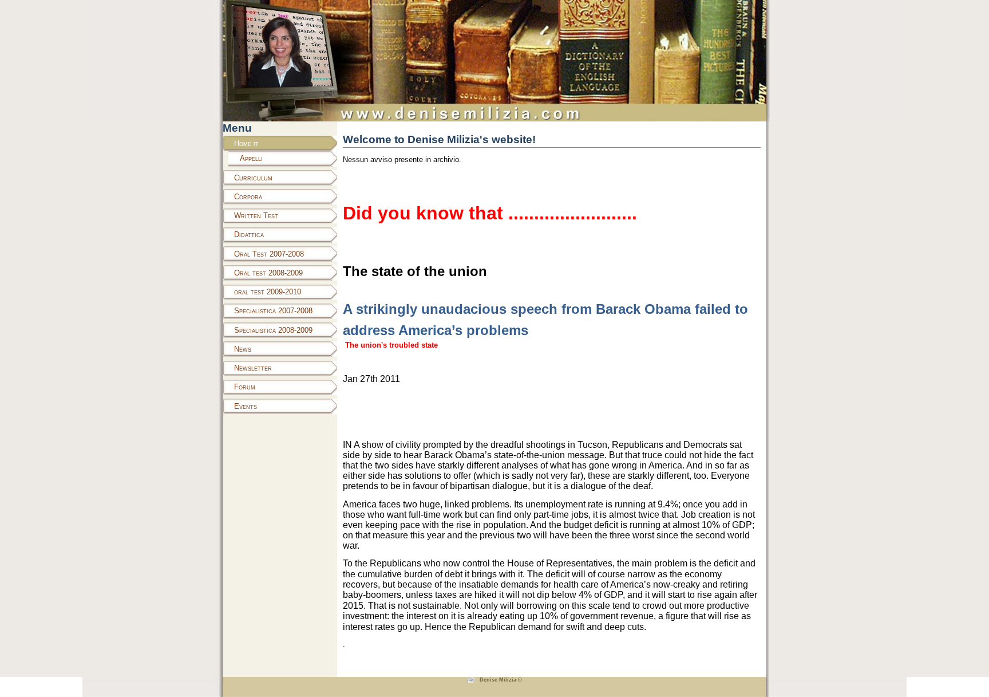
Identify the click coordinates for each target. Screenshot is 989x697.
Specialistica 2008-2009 (273, 330)
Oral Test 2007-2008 (269, 254)
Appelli (251, 158)
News (242, 349)
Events (245, 406)
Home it (246, 143)
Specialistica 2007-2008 (273, 310)
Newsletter (253, 368)
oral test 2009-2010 (267, 292)
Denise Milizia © (501, 680)
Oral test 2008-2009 (268, 273)
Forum (244, 387)
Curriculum (253, 178)
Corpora (248, 196)
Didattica (249, 234)
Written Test (256, 215)
